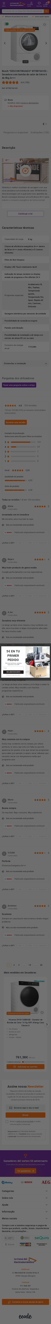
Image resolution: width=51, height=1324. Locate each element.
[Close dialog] (48, 648)
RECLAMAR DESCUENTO (13, 672)
